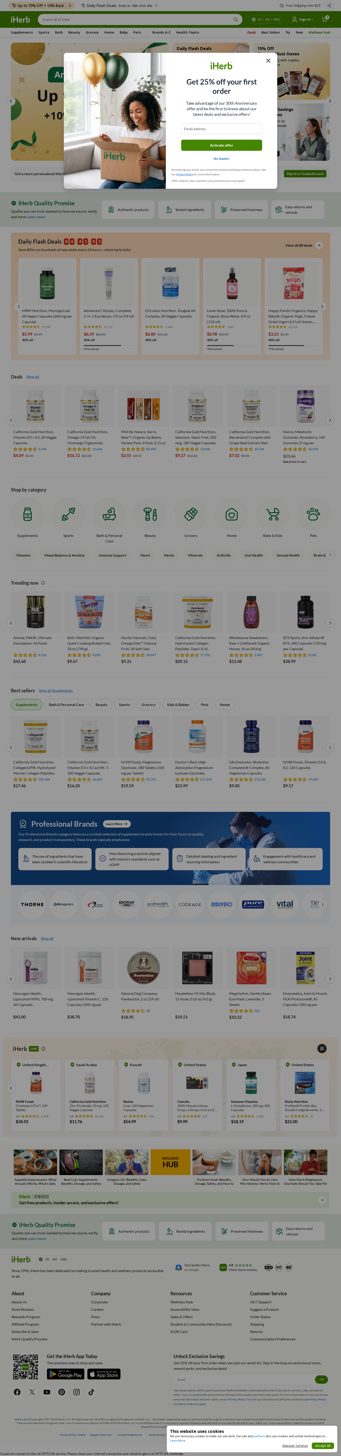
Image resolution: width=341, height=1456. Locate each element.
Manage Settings (295, 1445)
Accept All (322, 1445)
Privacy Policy (184, 174)
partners (259, 1436)
